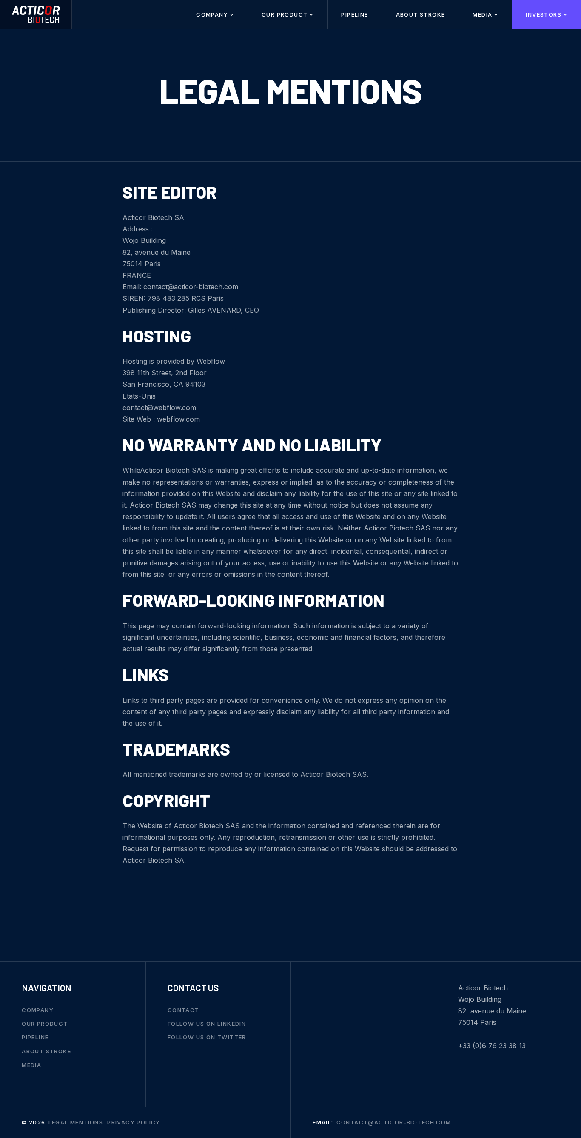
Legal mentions (75, 1122)
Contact (183, 1010)
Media (31, 1064)
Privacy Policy (133, 1122)
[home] (36, 14)
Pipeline (354, 14)
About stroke (420, 14)
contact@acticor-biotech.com (393, 1122)
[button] (215, 14)
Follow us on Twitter (207, 1037)
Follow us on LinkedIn (207, 1023)
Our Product (45, 1023)
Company (38, 1010)
